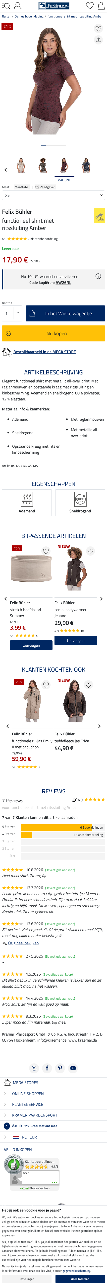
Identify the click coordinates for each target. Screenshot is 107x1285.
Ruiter (6, 16)
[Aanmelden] (17, 5)
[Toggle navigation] (6, 6)
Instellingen (27, 1279)
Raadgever (48, 186)
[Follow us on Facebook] (47, 1068)
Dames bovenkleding (29, 16)
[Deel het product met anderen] (98, 39)
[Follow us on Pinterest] (60, 1068)
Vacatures (31, 1126)
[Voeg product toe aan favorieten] (98, 28)
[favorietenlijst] (90, 5)
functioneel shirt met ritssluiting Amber (75, 16)
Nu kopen (57, 333)
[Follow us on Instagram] (34, 1068)
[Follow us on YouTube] (73, 1068)
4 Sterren (8, 834)
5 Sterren (8, 826)
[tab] (43, 145)
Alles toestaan (80, 1279)
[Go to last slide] (6, 599)
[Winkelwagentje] (101, 5)
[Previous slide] (6, 170)
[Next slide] (101, 170)
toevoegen (76, 640)
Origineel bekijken (23, 943)
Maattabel (22, 186)
